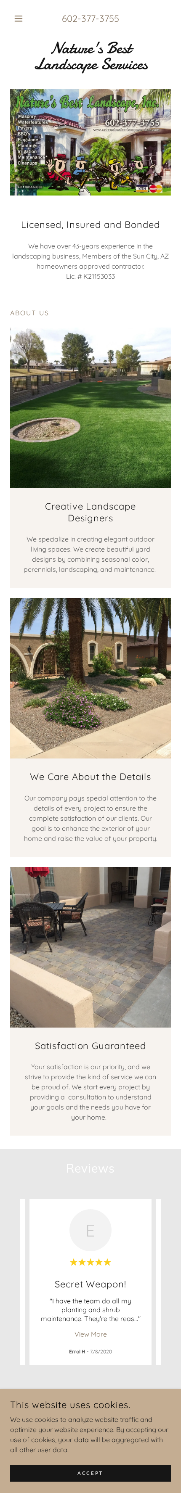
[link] (90, 56)
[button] (22, 18)
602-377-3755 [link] (90, 18)
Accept (90, 1473)
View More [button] (91, 1334)
